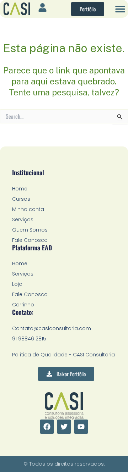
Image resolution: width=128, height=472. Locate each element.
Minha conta (28, 209)
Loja (17, 284)
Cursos (21, 198)
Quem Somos (30, 229)
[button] (120, 9)
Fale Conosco (30, 240)
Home (19, 188)
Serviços (22, 219)
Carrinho (23, 304)
